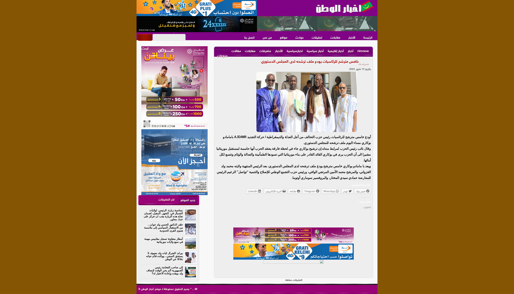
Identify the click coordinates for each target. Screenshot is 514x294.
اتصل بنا (249, 38)
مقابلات (335, 38)
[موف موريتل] (197, 8)
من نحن (267, 38)
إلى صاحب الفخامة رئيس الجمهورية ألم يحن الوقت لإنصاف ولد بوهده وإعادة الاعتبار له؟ (164, 270)
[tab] (187, 200)
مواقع (283, 38)
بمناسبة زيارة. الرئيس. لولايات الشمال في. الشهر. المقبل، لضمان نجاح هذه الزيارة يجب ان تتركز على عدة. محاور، (163, 215)
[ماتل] (293, 267)
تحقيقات (317, 38)
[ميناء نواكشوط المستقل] (317, 23)
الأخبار (351, 38)
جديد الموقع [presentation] (188, 200)
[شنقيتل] (197, 24)
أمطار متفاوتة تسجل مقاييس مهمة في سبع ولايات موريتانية (163, 240)
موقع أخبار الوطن (150, 289)
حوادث (299, 38)
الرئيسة (367, 38)
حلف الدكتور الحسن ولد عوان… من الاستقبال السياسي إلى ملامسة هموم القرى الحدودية (163, 227)
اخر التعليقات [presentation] (166, 200)
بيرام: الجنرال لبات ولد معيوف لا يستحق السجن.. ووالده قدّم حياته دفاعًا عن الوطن (164, 256)
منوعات (364, 64)
